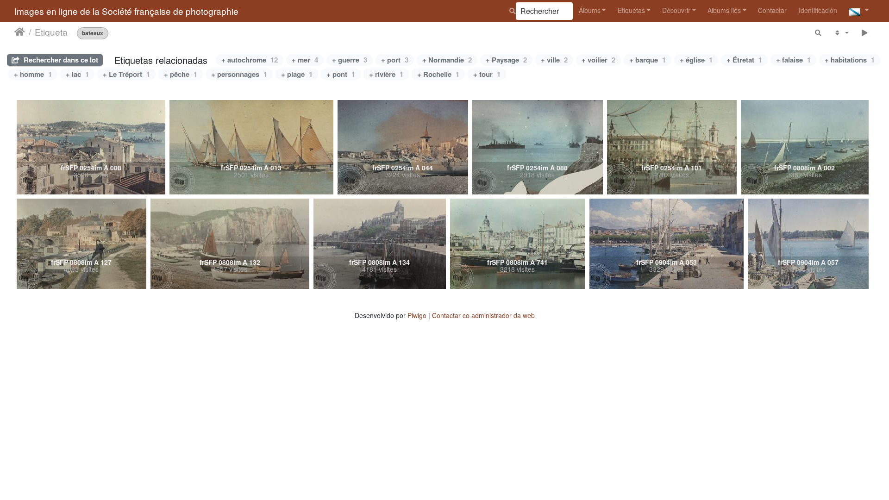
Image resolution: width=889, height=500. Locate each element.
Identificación (818, 10)
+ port (394, 60)
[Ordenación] (841, 32)
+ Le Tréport (126, 74)
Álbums (590, 10)
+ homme (33, 74)
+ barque (647, 60)
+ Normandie (447, 60)
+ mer (305, 60)
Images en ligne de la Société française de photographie (126, 11)
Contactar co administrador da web (483, 315)
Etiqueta (51, 32)
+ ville (554, 60)
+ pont (340, 74)
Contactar (772, 10)
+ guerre (349, 60)
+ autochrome (249, 60)
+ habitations (850, 60)
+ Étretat (744, 60)
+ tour (487, 74)
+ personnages (239, 74)
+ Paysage (506, 60)
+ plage (297, 74)
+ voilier (598, 60)
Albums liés (724, 10)
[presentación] (865, 32)
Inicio (19, 32)
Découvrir (676, 10)
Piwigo (416, 315)
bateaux (92, 33)
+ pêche (180, 74)
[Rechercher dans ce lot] (818, 32)
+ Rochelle (438, 74)
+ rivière (386, 74)
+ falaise (793, 60)
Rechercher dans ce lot (60, 60)
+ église (696, 60)
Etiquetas (631, 10)
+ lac (77, 74)
